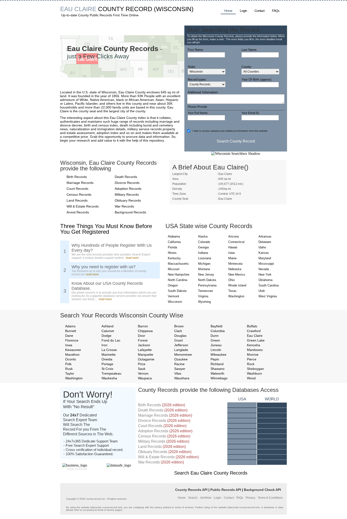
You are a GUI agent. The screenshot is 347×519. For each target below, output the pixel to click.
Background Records (130, 212)
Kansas (263, 253)
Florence (71, 340)
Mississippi (266, 263)
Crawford (254, 331)
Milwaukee (218, 354)
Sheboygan (255, 369)
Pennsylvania (207, 285)
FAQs (275, 11)
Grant (178, 340)
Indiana (203, 253)
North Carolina (177, 280)
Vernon (143, 373)
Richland (217, 364)
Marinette (109, 354)
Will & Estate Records (83, 206)
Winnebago (219, 378)
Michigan (204, 263)
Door (141, 335)
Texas (232, 291)
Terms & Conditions (270, 497)
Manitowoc (255, 350)
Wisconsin (175, 301)
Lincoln (216, 350)
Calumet (108, 331)
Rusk (69, 369)
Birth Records (77, 177)
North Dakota (207, 280)
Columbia (218, 331)
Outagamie (146, 359)
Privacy (250, 497)
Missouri (173, 269)
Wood (251, 378)
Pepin (215, 359)
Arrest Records (78, 212)
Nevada (263, 269)
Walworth (217, 373)
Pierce (251, 359)
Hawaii (232, 247)
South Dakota (177, 291)
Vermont (173, 296)
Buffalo (252, 326)
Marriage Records (80, 183)
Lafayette (145, 350)
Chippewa (145, 331)
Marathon (72, 354)
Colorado (204, 242)
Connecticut (236, 242)
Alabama (174, 236)
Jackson (144, 345)
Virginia (203, 296)
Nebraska (234, 269)
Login (243, 11)
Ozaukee (181, 359)
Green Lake (256, 340)
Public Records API (225, 490)
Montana (204, 269)
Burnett (70, 331)
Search (192, 497)
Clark (178, 331)
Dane (69, 335)
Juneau (216, 345)
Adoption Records (128, 188)
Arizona (233, 236)
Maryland (264, 258)
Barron (143, 326)
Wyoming (204, 301)
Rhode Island (237, 285)
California (174, 242)
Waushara (181, 378)
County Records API (191, 490)
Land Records (77, 200)
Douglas (180, 335)
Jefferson (181, 345)
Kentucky (174, 258)
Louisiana (204, 258)
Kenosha (253, 345)
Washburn (254, 373)
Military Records (127, 194)
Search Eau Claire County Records (210, 473)
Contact (259, 11)
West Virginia (267, 296)
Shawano (217, 369)
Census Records (79, 194)
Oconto (70, 359)
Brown (179, 326)
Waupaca (145, 378)
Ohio (231, 280)
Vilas (177, 373)
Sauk (141, 369)
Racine (179, 364)
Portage (107, 364)
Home (228, 11)
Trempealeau (111, 373)
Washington (236, 296)
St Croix (107, 369)
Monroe (252, 354)
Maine (232, 258)
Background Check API (262, 490)
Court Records (77, 188)
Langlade (181, 350)
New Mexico (236, 274)
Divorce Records (127, 183)
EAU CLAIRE (78, 9)
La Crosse (109, 350)
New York (264, 274)
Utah (261, 291)
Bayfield (216, 326)
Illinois (172, 253)
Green (215, 340)
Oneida (107, 359)
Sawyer (179, 369)
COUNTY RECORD (125, 9)
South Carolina (268, 285)
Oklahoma (265, 280)
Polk (68, 364)
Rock (250, 364)
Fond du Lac (111, 340)
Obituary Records (128, 200)
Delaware (264, 242)
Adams (70, 326)
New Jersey (206, 274)
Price (141, 364)
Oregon (173, 285)
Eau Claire (254, 335)
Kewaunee (73, 350)
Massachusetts (178, 263)
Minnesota (235, 263)
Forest (143, 340)
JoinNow (205, 497)
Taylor (69, 373)
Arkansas (264, 236)
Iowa (231, 253)
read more (132, 258)
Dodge (106, 335)
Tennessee (205, 291)
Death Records (126, 177)
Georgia (203, 247)
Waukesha (109, 378)
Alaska (202, 236)
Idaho (262, 247)
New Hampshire (178, 274)
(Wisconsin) (174, 9)
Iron (104, 345)
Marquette (145, 354)
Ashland (108, 326)
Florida (172, 247)
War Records (124, 206)
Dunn (215, 335)
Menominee (183, 354)
